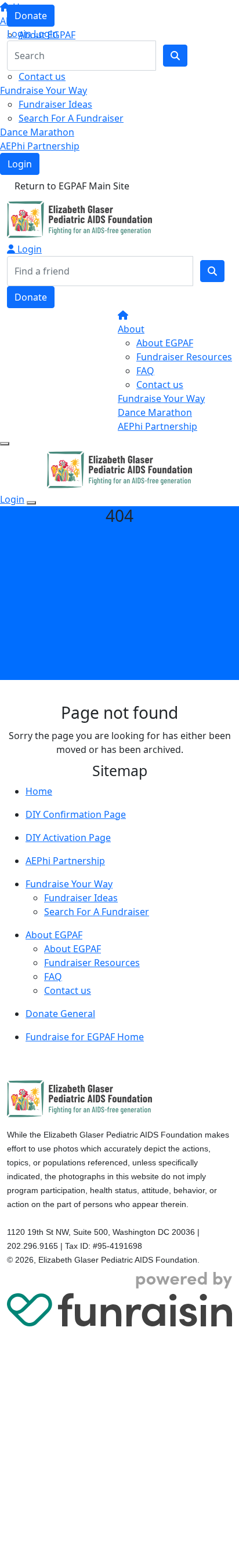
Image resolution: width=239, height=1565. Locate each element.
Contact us (42, 76)
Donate (31, 15)
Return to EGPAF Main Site (72, 186)
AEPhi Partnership (39, 146)
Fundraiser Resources (184, 356)
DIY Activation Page (68, 837)
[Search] (212, 271)
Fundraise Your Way (43, 90)
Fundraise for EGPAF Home (85, 1036)
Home (39, 791)
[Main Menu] (4, 443)
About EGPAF (164, 343)
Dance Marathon (37, 132)
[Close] (31, 502)
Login (20, 164)
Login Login (32, 33)
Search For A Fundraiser (71, 118)
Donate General (60, 1013)
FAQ (145, 370)
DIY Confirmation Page (76, 814)
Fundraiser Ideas (55, 104)
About (131, 329)
